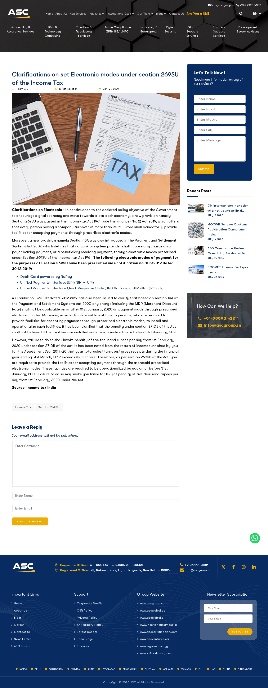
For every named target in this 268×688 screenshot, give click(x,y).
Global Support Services (192, 31)
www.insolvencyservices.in (158, 624)
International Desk (119, 13)
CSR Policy (85, 610)
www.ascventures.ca (154, 639)
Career (19, 624)
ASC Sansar (22, 646)
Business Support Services (219, 31)
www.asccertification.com (158, 632)
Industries (95, 13)
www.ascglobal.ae (152, 610)
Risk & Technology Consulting (52, 31)
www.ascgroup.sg (152, 603)
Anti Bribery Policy (90, 624)
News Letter (22, 639)
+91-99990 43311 (250, 5)
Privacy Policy (87, 617)
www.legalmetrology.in (155, 646)
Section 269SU (48, 407)
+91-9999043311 (196, 565)
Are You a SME (198, 14)
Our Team (143, 13)
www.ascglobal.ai (152, 617)
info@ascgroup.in (222, 5)
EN (256, 14)
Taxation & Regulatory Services (84, 31)
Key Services (78, 13)
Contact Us (176, 13)
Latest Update (87, 632)
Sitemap (83, 646)
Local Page (85, 639)
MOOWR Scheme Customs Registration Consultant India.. (227, 229)
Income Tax (23, 407)
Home (49, 13)
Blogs (159, 13)
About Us (61, 13)
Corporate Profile (89, 603)
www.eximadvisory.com (156, 653)
